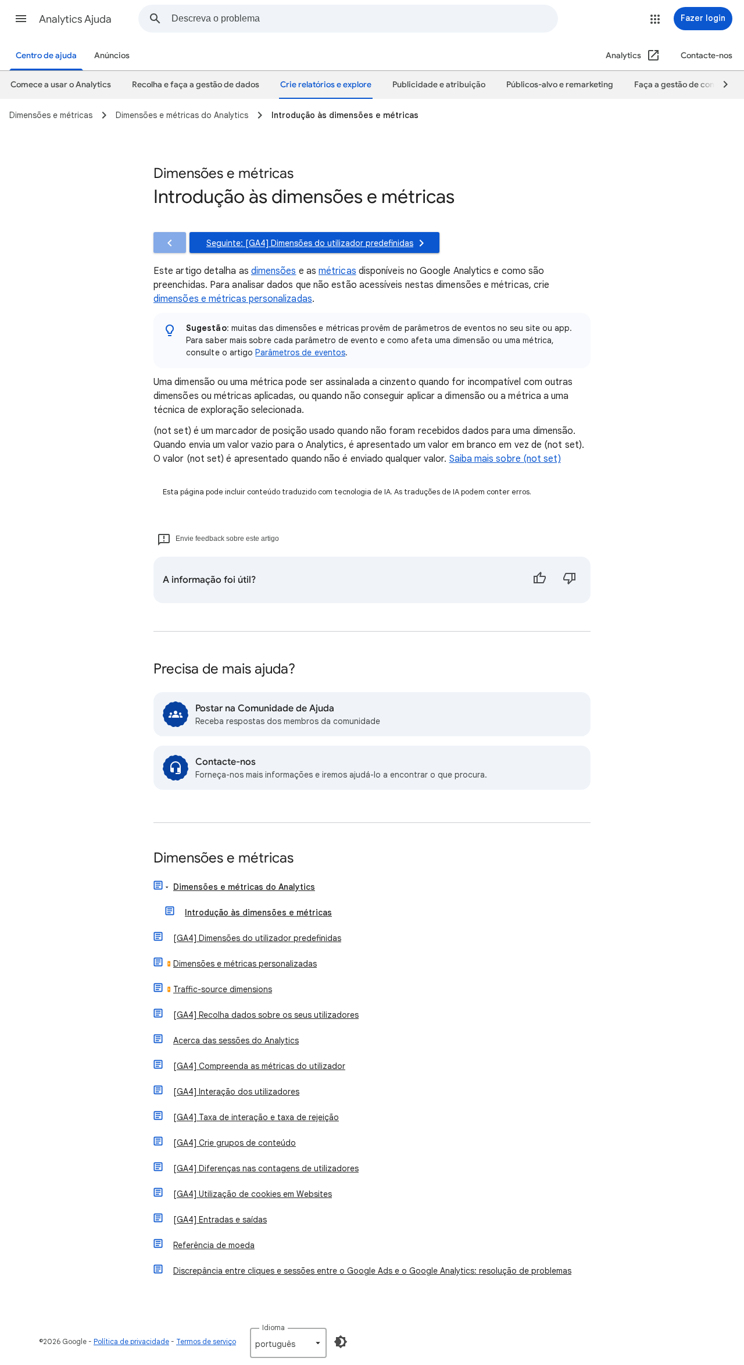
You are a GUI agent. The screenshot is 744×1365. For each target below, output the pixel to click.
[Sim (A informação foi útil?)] (539, 580)
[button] (21, 19)
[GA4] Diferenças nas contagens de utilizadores (266, 1168)
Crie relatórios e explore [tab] (325, 85)
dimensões (273, 271)
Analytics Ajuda (75, 19)
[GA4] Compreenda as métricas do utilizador (259, 1066)
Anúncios (112, 55)
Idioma (273, 1327)
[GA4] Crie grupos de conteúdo (234, 1143)
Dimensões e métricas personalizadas (245, 963)
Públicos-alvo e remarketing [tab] (559, 85)
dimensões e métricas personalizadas (232, 299)
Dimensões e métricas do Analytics (244, 887)
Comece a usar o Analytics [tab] (60, 85)
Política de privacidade (131, 1341)
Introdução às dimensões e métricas (258, 912)
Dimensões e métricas (223, 859)
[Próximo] (720, 85)
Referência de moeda (214, 1245)
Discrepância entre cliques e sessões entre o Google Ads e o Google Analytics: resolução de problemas (372, 1271)
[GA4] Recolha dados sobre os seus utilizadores (266, 1015)
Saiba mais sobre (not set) (505, 459)
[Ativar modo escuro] (341, 1342)
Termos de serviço (206, 1341)
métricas (337, 271)
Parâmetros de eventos (300, 352)
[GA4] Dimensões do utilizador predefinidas (257, 938)
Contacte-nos (706, 55)
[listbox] (288, 1343)
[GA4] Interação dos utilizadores (236, 1091)
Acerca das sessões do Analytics (236, 1040)
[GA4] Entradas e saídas (220, 1219)
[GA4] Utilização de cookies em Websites (252, 1194)
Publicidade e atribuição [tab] (438, 85)
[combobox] (364, 18)
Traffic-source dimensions (222, 989)
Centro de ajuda (46, 55)
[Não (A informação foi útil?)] (569, 580)
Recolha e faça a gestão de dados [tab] (195, 85)
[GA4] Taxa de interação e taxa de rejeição (256, 1117)
